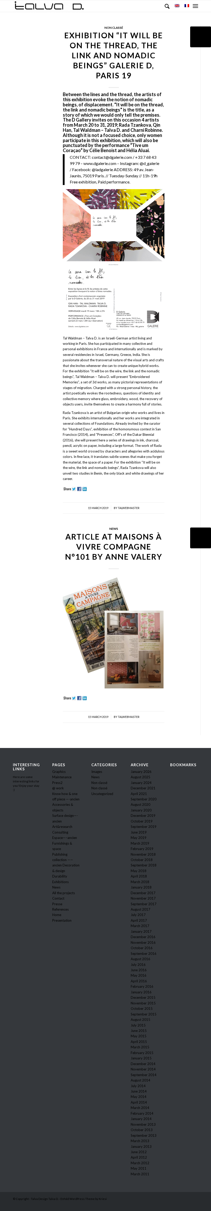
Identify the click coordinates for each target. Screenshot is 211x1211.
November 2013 (143, 1124)
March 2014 (140, 1108)
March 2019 (140, 843)
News (113, 528)
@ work (58, 788)
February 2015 (142, 1053)
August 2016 (140, 959)
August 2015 (140, 1020)
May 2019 (138, 838)
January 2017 (141, 931)
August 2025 (140, 777)
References (60, 909)
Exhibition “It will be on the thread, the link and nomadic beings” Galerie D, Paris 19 (113, 55)
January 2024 (141, 783)
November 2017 (143, 898)
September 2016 (143, 953)
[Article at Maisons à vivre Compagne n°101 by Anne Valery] (200, 538)
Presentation (62, 920)
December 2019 (143, 816)
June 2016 (139, 970)
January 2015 (141, 1058)
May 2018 (138, 871)
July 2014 (138, 1086)
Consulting (60, 832)
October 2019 (142, 821)
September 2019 (143, 827)
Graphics (59, 772)
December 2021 (143, 788)
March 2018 (140, 882)
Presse (57, 904)
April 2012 (139, 1157)
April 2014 (139, 1102)
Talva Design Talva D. (44, 1198)
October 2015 (142, 1008)
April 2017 (139, 920)
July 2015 (138, 1025)
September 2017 (143, 904)
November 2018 (143, 854)
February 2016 (142, 986)
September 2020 (143, 799)
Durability (59, 876)
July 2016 (138, 965)
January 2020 (141, 810)
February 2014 (142, 1113)
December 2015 (143, 997)
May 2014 (138, 1097)
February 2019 (142, 849)
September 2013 (143, 1135)
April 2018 (139, 876)
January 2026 (141, 772)
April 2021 (139, 794)
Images (96, 772)
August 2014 (140, 1080)
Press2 (57, 783)
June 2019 (139, 832)
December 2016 (143, 937)
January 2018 (141, 887)
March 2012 (140, 1163)
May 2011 (138, 1168)
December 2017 (143, 893)
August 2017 (140, 909)
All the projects (63, 893)
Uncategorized (102, 794)
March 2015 (140, 1047)
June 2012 (139, 1152)
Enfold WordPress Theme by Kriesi (83, 1198)
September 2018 (143, 865)
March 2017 (140, 926)
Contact (58, 898)
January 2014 (141, 1119)
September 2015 (143, 1014)
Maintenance (62, 777)
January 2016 (141, 992)
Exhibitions (60, 882)
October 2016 (142, 948)
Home (56, 915)
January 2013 (141, 1146)
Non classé (113, 27)
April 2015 (139, 1042)
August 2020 (140, 804)
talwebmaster (128, 508)
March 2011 (140, 1174)
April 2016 (139, 981)
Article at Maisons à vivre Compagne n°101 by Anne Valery (113, 546)
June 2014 (139, 1091)
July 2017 (138, 915)
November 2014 (143, 1069)
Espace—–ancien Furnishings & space (64, 843)
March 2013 (140, 1141)
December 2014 (143, 1064)
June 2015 (139, 1031)
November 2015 (143, 1003)
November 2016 (143, 942)
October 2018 (142, 860)
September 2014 (143, 1075)
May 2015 (138, 1036)
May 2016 (138, 975)
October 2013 (142, 1130)
